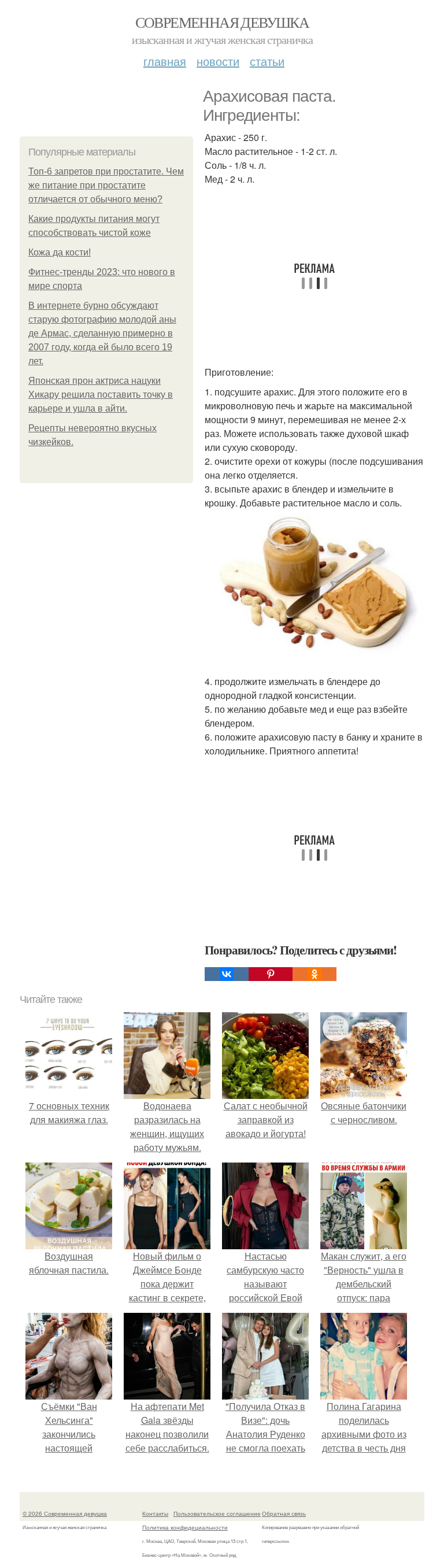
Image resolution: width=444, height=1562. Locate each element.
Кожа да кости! (59, 252)
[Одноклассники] (314, 974)
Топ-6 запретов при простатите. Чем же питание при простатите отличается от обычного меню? (106, 185)
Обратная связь (284, 1513)
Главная (164, 61)
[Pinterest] (271, 974)
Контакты (155, 1513)
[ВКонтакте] (227, 974)
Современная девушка (222, 22)
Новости (218, 61)
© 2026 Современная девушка (65, 1513)
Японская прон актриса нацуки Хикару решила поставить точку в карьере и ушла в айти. (100, 394)
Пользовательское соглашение (217, 1513)
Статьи (267, 61)
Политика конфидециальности (185, 1527)
